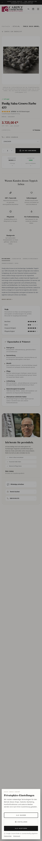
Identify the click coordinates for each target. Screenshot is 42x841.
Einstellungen (22, 821)
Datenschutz (8, 836)
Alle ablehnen (21, 815)
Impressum (16, 836)
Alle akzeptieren (21, 828)
